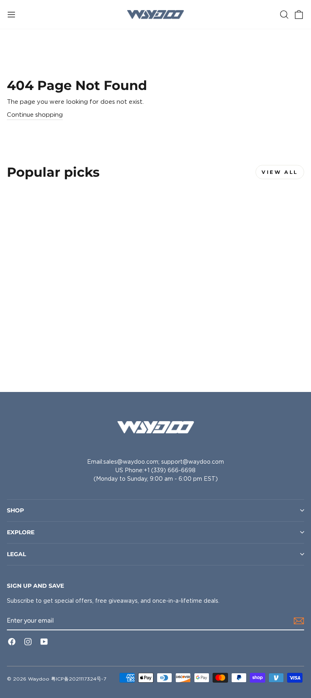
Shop (15, 510)
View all (280, 172)
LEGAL (16, 554)
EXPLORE (20, 532)
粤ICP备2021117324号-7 (78, 679)
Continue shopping (35, 114)
